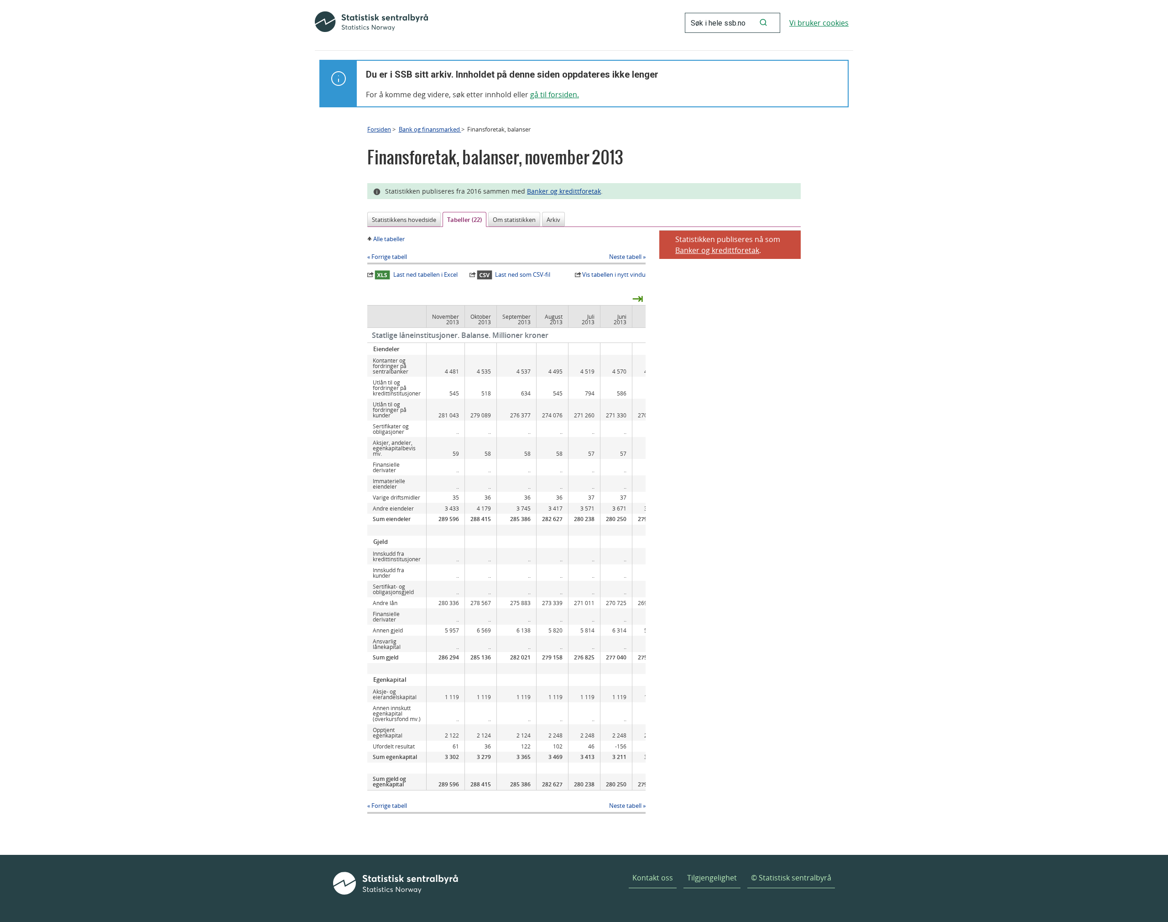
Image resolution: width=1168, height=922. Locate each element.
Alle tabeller (389, 239)
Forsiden (379, 129)
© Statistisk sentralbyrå (791, 878)
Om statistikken (514, 220)
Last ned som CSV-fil (522, 274)
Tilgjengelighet (712, 878)
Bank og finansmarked (430, 129)
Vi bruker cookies (819, 23)
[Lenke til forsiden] (371, 22)
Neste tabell (625, 257)
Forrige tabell (389, 257)
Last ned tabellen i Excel (425, 274)
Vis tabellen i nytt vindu (614, 274)
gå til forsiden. (554, 95)
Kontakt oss (652, 878)
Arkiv (553, 220)
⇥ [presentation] (637, 298)
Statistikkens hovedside (404, 220)
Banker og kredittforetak (564, 191)
